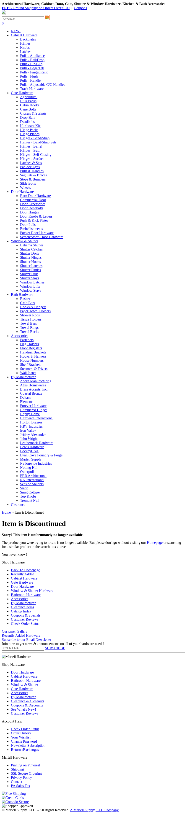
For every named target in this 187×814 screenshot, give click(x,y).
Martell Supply (31, 459)
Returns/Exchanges (25, 750)
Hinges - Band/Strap (34, 138)
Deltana (25, 397)
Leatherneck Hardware (36, 443)
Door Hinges (29, 212)
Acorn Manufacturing (35, 381)
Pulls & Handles (32, 171)
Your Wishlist (20, 737)
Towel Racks (29, 332)
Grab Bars (27, 303)
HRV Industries (31, 426)
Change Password (24, 741)
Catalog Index (21, 611)
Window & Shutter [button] (24, 241)
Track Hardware (32, 89)
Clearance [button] (18, 505)
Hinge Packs (29, 130)
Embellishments (31, 229)
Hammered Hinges (33, 410)
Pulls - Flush (29, 76)
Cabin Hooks (29, 105)
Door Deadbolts (31, 208)
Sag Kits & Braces (33, 175)
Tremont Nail (29, 500)
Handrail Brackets (33, 352)
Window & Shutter (24, 685)
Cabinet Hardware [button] (24, 35)
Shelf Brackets (30, 365)
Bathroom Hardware (26, 595)
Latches (25, 52)
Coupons (80, 8)
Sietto (24, 488)
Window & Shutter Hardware (32, 591)
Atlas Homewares (33, 385)
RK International (32, 480)
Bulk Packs (28, 101)
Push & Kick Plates (34, 220)
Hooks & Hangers (33, 307)
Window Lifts (30, 286)
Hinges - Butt (29, 150)
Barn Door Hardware (35, 196)
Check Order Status (25, 623)
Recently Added (22, 574)
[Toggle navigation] (3, 14)
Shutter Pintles (30, 270)
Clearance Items (22, 607)
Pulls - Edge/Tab (32, 68)
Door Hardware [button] (22, 192)
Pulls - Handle (30, 80)
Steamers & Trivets (33, 369)
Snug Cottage (30, 492)
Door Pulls (28, 224)
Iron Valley (28, 430)
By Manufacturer (23, 603)
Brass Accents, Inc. (34, 389)
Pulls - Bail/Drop (32, 60)
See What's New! (23, 709)
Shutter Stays (29, 278)
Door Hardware (22, 586)
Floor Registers (31, 348)
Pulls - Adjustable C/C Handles (42, 84)
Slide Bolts (28, 183)
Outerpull (27, 472)
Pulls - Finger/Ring (33, 72)
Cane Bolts (28, 109)
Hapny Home (30, 414)
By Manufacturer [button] (23, 377)
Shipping (17, 769)
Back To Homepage (25, 570)
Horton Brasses (31, 422)
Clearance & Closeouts (27, 701)
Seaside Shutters (32, 484)
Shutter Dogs (29, 253)
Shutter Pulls (29, 274)
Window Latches (32, 282)
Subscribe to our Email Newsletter (26, 639)
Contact (16, 782)
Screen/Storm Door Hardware (41, 237)
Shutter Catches (31, 249)
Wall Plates (28, 373)
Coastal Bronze (31, 393)
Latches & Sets (31, 163)
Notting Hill (28, 467)
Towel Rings (29, 327)
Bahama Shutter (31, 245)
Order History (21, 733)
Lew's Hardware (32, 447)
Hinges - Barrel (31, 146)
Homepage (155, 542)
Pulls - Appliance (32, 56)
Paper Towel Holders (35, 311)
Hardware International (36, 418)
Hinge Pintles (29, 134)
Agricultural (28, 97)
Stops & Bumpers (33, 179)
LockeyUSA (29, 451)
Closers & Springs (33, 113)
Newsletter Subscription (28, 745)
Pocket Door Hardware (37, 233)
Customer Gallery (14, 631)
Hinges (25, 43)
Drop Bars (27, 117)
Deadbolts (27, 122)
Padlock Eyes (30, 167)
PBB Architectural (33, 476)
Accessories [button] (19, 336)
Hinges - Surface (32, 159)
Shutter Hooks (30, 262)
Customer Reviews (24, 619)
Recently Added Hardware (21, 635)
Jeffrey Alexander (33, 435)
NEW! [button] (16, 31)
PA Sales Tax (20, 786)
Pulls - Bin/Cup (31, 64)
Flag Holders (29, 344)
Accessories (19, 599)
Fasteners (27, 340)
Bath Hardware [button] (22, 294)
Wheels (25, 187)
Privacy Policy (21, 777)
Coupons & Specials (25, 615)
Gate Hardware (22, 582)
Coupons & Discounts (27, 705)
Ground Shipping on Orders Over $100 (36, 8)
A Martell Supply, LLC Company (94, 810)
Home (6, 512)
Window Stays (30, 290)
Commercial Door (33, 200)
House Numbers (32, 360)
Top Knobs (28, 496)
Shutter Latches (31, 266)
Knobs (25, 47)
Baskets (25, 299)
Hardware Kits (30, 126)
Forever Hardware (33, 406)
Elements (26, 402)
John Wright (29, 439)
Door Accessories (32, 204)
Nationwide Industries (36, 463)
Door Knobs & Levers (36, 216)
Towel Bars (28, 323)
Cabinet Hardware (24, 578)
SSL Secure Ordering (26, 773)
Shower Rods (30, 315)
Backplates (28, 39)
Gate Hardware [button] (22, 93)
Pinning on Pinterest (25, 765)
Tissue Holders (31, 319)
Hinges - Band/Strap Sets (38, 142)
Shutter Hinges (31, 257)
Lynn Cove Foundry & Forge (41, 455)
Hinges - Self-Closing (35, 154)
